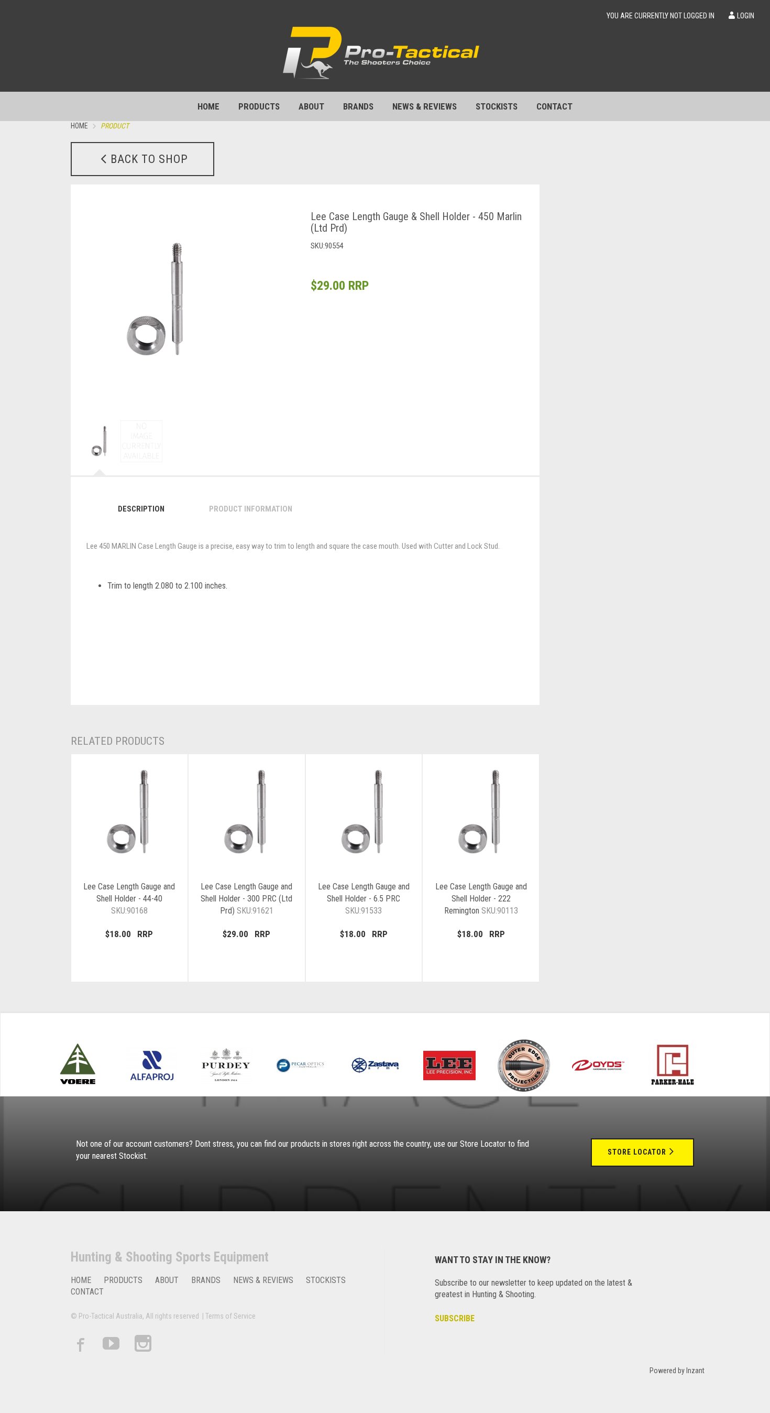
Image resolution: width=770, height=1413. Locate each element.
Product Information (250, 509)
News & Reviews (424, 106)
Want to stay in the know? (493, 1259)
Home (208, 106)
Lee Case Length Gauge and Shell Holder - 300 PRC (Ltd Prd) (246, 899)
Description (141, 509)
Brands (358, 106)
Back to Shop (149, 159)
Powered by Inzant (677, 1370)
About (311, 106)
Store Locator (637, 1152)
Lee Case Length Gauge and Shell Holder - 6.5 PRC (364, 899)
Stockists (497, 106)
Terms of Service (230, 1316)
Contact (554, 106)
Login (745, 16)
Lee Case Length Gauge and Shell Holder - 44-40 (129, 899)
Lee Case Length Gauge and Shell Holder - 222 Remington (481, 899)
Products (259, 106)
